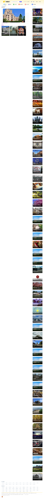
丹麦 (6, 491)
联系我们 (14, 494)
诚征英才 (12, 494)
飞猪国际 (37, 1)
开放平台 (10, 494)
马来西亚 (17, 488)
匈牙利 (23, 491)
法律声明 (20, 494)
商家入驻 (4, 494)
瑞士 (16, 491)
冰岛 (30, 491)
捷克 (3, 491)
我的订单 (28, 1)
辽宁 (20, 484)
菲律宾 (6, 488)
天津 (23, 484)
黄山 (3, 484)
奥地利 (20, 491)
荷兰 (27, 488)
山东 (13, 484)
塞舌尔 (20, 488)
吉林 (27, 484)
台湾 (30, 484)
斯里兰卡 (13, 488)
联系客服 (8, 494)
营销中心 (6, 494)
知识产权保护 (22, 494)
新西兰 (10, 488)
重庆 (16, 484)
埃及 (37, 488)
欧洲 (3, 488)
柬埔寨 (30, 488)
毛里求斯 (24, 488)
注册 (31, 1)
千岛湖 (6, 484)
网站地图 (16, 494)
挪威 (27, 491)
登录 (33, 1)
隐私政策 (18, 494)
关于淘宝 (2, 494)
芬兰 (13, 491)
